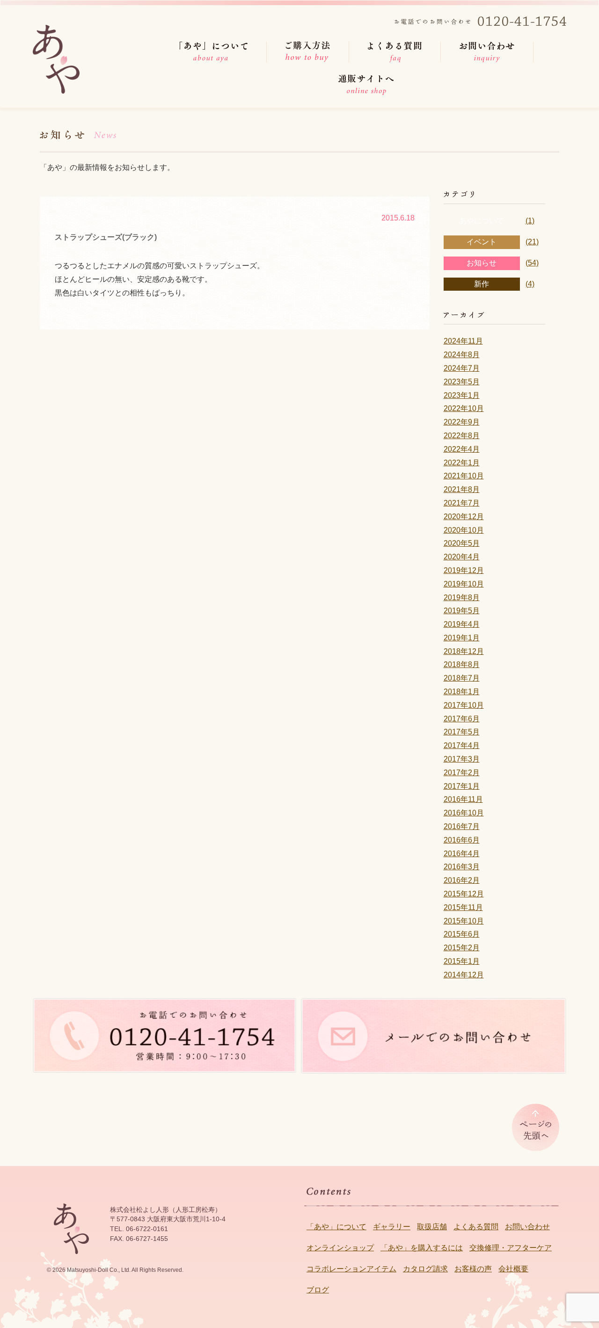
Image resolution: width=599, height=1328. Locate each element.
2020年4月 (462, 557)
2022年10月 (464, 408)
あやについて (481, 221)
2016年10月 (464, 813)
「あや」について (336, 1227)
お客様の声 (473, 1269)
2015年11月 (463, 907)
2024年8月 (462, 355)
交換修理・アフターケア (510, 1248)
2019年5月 (462, 611)
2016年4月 (462, 854)
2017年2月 (462, 773)
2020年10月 (464, 530)
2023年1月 (462, 395)
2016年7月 (462, 826)
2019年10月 (464, 584)
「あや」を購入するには (421, 1248)
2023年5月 (462, 382)
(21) (532, 242)
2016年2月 (462, 880)
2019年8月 (462, 598)
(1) (530, 221)
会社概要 (513, 1269)
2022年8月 (462, 436)
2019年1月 (462, 638)
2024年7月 (462, 368)
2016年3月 (462, 867)
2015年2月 (462, 948)
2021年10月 (464, 476)
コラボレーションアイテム (351, 1269)
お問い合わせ (527, 1227)
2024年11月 (463, 341)
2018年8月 (462, 664)
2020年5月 (462, 543)
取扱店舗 (432, 1227)
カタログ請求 (425, 1269)
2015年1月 (462, 961)
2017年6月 (462, 719)
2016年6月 (462, 840)
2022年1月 (462, 463)
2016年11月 (463, 799)
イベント (482, 242)
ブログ (318, 1290)
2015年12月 (464, 894)
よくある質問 (475, 1227)
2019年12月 (464, 570)
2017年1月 (462, 786)
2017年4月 (462, 745)
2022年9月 (462, 422)
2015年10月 (464, 921)
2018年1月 (462, 692)
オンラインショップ (340, 1248)
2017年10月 (464, 705)
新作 (481, 284)
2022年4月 (462, 449)
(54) (532, 263)
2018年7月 (462, 678)
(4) (530, 284)
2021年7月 (462, 503)
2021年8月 (462, 489)
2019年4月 (462, 624)
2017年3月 (462, 759)
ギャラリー (391, 1227)
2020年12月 (464, 517)
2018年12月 (464, 651)
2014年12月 (464, 975)
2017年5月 (462, 732)
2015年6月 (462, 934)
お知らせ (482, 263)
